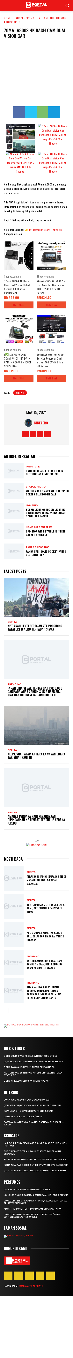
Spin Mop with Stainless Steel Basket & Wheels (45, 533)
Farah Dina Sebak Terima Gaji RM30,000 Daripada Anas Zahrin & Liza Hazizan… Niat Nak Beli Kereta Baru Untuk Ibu (35, 691)
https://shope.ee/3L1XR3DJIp (45, 230)
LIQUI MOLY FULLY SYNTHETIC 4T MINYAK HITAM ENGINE (33, 1061)
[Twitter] (31, 112)
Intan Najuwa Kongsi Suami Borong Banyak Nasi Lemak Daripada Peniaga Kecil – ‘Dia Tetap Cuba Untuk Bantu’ (43, 992)
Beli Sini (18, 305)
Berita (12, 622)
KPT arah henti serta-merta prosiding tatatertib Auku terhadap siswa (35, 628)
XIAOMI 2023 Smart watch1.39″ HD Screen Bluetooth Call (47, 492)
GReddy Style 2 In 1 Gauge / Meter (23, 1116)
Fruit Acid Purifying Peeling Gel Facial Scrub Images (35, 1159)
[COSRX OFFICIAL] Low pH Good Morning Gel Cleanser (35, 1170)
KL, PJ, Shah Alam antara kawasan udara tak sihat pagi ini (36, 756)
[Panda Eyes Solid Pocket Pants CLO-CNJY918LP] (14, 551)
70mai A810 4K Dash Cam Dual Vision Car (27, 1100)
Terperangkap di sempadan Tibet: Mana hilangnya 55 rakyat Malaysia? (46, 879)
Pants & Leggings (37, 547)
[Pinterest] (29, 1276)
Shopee (20, 393)
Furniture (33, 467)
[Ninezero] (29, 423)
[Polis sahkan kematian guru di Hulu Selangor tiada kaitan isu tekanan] (14, 934)
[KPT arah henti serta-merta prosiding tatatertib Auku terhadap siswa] (36, 597)
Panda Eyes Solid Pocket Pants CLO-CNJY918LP (46, 553)
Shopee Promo (25, 18)
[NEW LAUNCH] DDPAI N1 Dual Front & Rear (28, 1111)
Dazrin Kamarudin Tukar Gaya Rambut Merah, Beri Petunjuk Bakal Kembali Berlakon (44, 964)
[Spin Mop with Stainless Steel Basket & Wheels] (14, 531)
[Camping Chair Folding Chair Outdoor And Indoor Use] (14, 470)
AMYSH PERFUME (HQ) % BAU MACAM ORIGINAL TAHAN (33, 1209)
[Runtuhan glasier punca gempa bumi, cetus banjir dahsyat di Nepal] (14, 906)
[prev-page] (6, 1010)
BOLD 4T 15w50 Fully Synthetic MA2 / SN (27, 1081)
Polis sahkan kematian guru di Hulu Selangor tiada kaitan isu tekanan (45, 935)
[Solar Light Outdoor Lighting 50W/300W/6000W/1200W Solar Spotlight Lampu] (14, 511)
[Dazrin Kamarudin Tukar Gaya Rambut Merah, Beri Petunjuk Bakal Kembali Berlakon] (14, 962)
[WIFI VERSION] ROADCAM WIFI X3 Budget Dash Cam (32, 1105)
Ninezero (41, 422)
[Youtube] (47, 434)
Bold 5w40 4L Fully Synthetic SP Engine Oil (29, 1067)
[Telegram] (54, 112)
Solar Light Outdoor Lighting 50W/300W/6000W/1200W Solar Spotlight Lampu (46, 512)
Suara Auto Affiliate (31, 1286)
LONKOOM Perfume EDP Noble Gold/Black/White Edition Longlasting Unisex (32, 1215)
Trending (14, 684)
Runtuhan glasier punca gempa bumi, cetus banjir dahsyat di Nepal (45, 908)
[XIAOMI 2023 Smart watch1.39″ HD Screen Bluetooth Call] (14, 491)
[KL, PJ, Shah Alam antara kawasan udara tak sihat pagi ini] (36, 725)
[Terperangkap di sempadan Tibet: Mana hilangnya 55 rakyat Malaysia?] (14, 878)
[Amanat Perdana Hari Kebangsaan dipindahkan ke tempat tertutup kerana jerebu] (36, 787)
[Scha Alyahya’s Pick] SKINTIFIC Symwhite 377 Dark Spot (36, 1165)
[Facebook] (19, 112)
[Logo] (17, 1260)
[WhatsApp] (42, 112)
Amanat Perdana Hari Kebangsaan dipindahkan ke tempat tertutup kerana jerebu (36, 819)
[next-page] (12, 1010)
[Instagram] (33, 434)
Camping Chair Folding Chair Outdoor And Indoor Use (44, 472)
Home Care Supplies (39, 527)
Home (7, 18)
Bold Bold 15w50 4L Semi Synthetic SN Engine (30, 1056)
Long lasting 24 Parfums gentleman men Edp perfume (36, 1195)
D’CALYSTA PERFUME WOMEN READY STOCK (27, 1189)
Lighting (32, 505)
